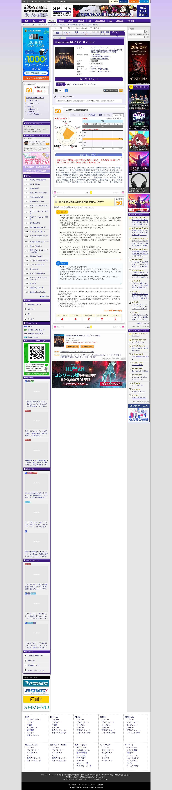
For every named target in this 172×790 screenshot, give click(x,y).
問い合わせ (61, 1)
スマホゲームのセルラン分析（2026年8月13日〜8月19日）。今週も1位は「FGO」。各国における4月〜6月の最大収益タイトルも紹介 (140, 296)
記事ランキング (33, 735)
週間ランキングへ (143, 323)
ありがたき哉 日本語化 (37, 273)
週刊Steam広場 (35, 223)
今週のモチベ (34, 188)
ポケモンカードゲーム (139, 397)
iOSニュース (81, 747)
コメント (61, 90)
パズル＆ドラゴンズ (138, 391)
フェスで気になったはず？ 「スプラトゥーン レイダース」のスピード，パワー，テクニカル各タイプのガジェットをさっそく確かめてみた (36, 525)
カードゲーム (131, 755)
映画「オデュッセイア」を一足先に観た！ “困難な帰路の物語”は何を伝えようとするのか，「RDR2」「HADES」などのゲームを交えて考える (36, 433)
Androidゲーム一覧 (84, 766)
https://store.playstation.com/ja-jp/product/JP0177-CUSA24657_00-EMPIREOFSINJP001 (106, 51)
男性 (100, 115)
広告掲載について (34, 665)
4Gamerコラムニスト (37, 256)
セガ (92, 54)
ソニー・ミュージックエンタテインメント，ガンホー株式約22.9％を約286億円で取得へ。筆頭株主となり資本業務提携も (140, 243)
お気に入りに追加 (111, 90)
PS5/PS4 (52, 21)
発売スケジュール (59, 730)
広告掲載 (100, 784)
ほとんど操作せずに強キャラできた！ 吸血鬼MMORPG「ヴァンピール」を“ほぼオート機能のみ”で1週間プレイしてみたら (36, 495)
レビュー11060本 (30, 16)
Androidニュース (83, 750)
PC (34, 21)
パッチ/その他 (33, 114)
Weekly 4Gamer (35, 184)
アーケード (129, 745)
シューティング (132, 758)
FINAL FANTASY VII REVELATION (140, 349)
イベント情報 (131, 750)
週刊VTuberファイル (37, 201)
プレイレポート (38, 24)
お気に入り (123, 1)
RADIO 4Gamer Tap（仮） (38, 227)
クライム (94, 72)
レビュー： (41, 144)
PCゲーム (31, 326)
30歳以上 (92, 115)
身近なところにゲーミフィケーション (39, 278)
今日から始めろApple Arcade (39, 241)
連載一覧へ (45, 296)
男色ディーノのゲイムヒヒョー (39, 206)
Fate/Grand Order (137, 365)
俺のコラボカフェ (36, 246)
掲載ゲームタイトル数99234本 (36, 14)
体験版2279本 (43, 16)
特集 (29, 106)
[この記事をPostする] (56, 90)
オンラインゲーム (34, 720)
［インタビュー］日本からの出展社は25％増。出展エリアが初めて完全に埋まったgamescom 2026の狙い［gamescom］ (36, 587)
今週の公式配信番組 (36, 197)
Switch (61, 21)
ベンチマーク (107, 761)
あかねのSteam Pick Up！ (38, 292)
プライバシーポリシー (35, 655)
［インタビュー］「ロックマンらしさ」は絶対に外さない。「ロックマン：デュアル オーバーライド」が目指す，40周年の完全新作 (36, 616)
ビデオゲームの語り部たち (39, 260)
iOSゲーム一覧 (82, 763)
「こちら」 (105, 182)
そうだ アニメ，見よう (37, 231)
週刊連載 (30, 730)
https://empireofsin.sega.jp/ (99, 48)
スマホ (70, 21)
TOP (26, 21)
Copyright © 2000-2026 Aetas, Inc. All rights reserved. (86, 787)
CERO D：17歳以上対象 (99, 69)
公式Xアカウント (34, 1)
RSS (24, 1)
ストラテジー (95, 66)
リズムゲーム (131, 761)
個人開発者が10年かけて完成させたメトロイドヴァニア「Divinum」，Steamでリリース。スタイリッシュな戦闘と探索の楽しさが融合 (140, 254)
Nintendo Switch (33, 337)
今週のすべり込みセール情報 (39, 218)
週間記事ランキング (34, 304)
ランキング (144, 1)
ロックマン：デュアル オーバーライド (139, 378)
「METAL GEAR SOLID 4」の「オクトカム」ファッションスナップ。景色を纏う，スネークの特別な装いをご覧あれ (36, 404)
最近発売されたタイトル (76, 24)
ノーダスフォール (138, 342)
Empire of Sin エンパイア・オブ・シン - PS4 (83, 335)
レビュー (26, 24)
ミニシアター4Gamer (37, 264)
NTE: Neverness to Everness (140, 358)
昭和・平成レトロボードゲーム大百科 (39, 251)
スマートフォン (81, 745)
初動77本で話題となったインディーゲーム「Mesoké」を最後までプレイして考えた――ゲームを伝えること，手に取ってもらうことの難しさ (36, 554)
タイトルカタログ (59, 733)
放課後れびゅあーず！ (37, 287)
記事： (35, 144)
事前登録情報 (82, 753)
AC (111, 21)
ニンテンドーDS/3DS (58, 745)
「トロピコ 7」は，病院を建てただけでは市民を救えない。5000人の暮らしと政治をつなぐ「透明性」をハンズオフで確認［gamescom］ (140, 264)
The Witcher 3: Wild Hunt (140, 371)
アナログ (119, 21)
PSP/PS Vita (129, 717)
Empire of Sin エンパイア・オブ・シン (39, 142)
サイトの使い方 (49, 1)
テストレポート (108, 750)
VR (90, 21)
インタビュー (50, 24)
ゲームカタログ (93, 24)
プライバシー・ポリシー (87, 784)
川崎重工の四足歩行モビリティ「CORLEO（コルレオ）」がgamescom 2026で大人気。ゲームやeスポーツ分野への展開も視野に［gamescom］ (140, 233)
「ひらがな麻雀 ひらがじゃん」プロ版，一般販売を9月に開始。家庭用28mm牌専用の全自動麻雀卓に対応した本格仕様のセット (140, 285)
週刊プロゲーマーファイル (39, 192)
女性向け (81, 21)
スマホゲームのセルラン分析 (39, 212)
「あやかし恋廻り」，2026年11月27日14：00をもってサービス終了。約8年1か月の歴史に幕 (140, 275)
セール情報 (81, 755)
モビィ (63, 207)
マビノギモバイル (138, 385)
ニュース (31, 104)
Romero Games (96, 59)
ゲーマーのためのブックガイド (39, 237)
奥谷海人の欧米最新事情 (38, 180)
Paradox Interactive (97, 56)
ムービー (62, 24)
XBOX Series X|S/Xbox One (36, 330)
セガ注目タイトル (104, 72)
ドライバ (31, 318)
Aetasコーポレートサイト (36, 670)
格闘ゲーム (130, 753)
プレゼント (31, 309)
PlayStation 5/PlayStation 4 (36, 333)
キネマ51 (33, 283)
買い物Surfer (34, 269)
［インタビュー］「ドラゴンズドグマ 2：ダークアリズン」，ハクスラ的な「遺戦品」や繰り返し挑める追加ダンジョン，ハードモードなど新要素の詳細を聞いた (36, 645)
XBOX (41, 21)
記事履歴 (134, 1)
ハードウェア (100, 21)
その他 (129, 763)
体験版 (29, 725)
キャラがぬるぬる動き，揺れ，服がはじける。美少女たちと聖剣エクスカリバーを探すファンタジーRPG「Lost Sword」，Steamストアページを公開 (140, 222)
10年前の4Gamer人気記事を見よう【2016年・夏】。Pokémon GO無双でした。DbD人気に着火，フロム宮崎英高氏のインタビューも (36, 463)
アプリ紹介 (81, 758)
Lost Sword (135, 336)
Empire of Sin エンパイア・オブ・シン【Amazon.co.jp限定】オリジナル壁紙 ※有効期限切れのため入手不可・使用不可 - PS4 (90, 356)
